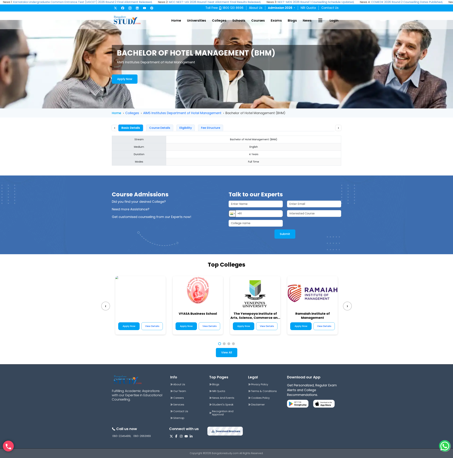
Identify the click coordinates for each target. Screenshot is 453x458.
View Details (152, 326)
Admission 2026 (281, 8)
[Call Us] (8, 446)
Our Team (179, 391)
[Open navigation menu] (320, 20)
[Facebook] (122, 8)
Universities (196, 20)
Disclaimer (258, 404)
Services (178, 404)
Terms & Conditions (264, 391)
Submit (285, 234)
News (307, 20)
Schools (238, 20)
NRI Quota (308, 8)
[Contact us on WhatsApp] (444, 445)
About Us (255, 8)
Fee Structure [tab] (210, 128)
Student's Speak (222, 404)
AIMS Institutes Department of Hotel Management (182, 113)
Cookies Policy (260, 397)
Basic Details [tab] (130, 128)
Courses (258, 20)
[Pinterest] (151, 8)
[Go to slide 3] (228, 343)
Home (176, 20)
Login (334, 20)
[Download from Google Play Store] (297, 404)
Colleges (219, 20)
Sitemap (178, 418)
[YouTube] (144, 8)
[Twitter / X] (115, 8)
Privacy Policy (259, 384)
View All (226, 352)
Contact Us (330, 8)
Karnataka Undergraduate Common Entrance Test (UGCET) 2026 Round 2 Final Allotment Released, (82, 2)
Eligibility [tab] (185, 128)
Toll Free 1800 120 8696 (224, 8)
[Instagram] (130, 8)
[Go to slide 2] (224, 343)
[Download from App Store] (324, 404)
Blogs (292, 20)
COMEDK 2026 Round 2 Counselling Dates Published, (407, 2)
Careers (178, 397)
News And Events (223, 397)
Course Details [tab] (159, 128)
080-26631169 (142, 436)
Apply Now (124, 79)
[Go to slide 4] (233, 343)
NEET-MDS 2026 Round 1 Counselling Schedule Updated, (315, 2)
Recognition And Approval (222, 413)
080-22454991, (121, 436)
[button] (232, 213)
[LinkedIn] (137, 8)
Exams (276, 20)
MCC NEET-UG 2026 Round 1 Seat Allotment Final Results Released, (215, 2)
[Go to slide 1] (219, 343)
